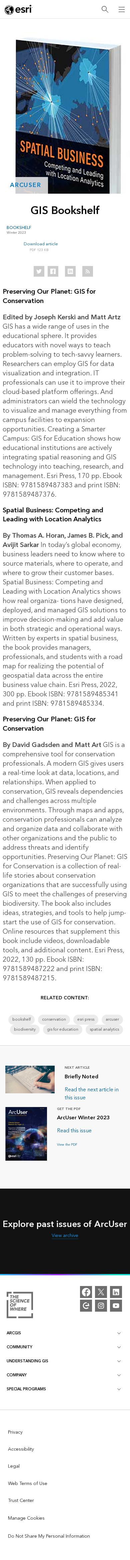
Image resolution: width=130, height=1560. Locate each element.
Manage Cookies (26, 1518)
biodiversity (25, 1029)
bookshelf (21, 1019)
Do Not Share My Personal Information (49, 1536)
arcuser (25, 185)
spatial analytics (104, 1029)
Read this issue (74, 1130)
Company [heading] (17, 1375)
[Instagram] (101, 1306)
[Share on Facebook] (53, 271)
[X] (101, 1292)
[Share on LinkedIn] (70, 271)
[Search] (105, 9)
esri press (85, 1019)
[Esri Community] (86, 1306)
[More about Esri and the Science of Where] (20, 1306)
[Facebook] (86, 1292)
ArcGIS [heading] (14, 1333)
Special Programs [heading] (26, 1389)
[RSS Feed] (87, 271)
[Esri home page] (19, 9)
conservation (54, 1019)
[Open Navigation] (121, 9)
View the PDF (67, 1145)
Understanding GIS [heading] (27, 1361)
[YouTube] (116, 1306)
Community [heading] (19, 1347)
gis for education (62, 1029)
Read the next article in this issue (92, 1093)
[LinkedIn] (116, 1292)
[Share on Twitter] (39, 271)
